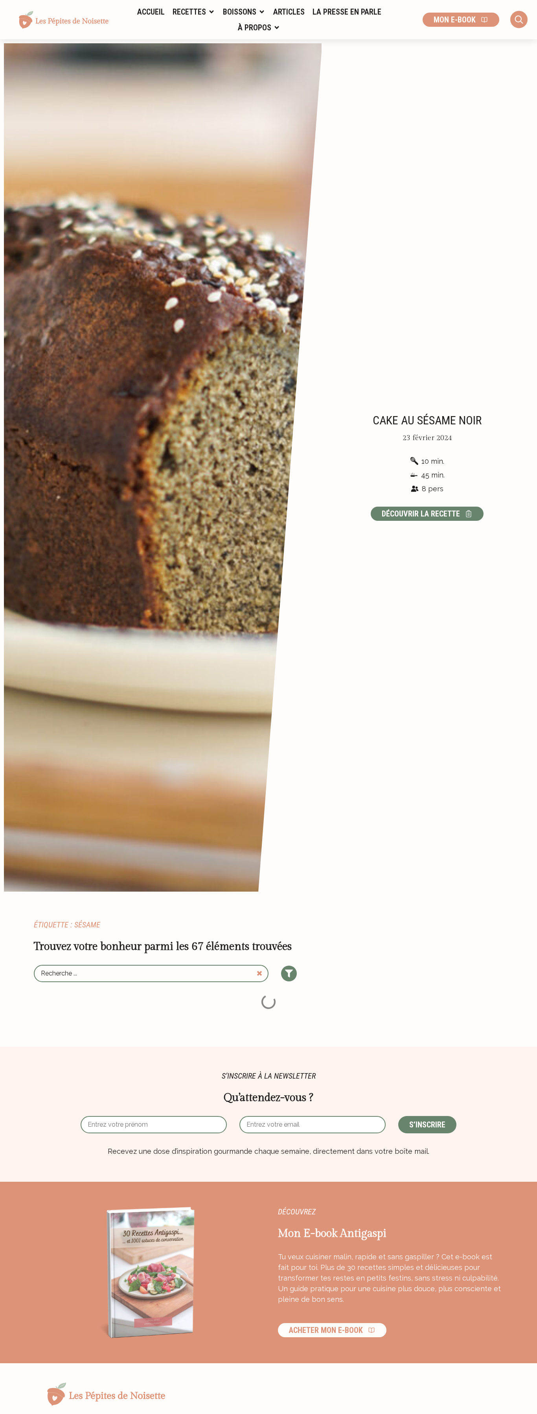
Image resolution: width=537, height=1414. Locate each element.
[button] (194, 12)
